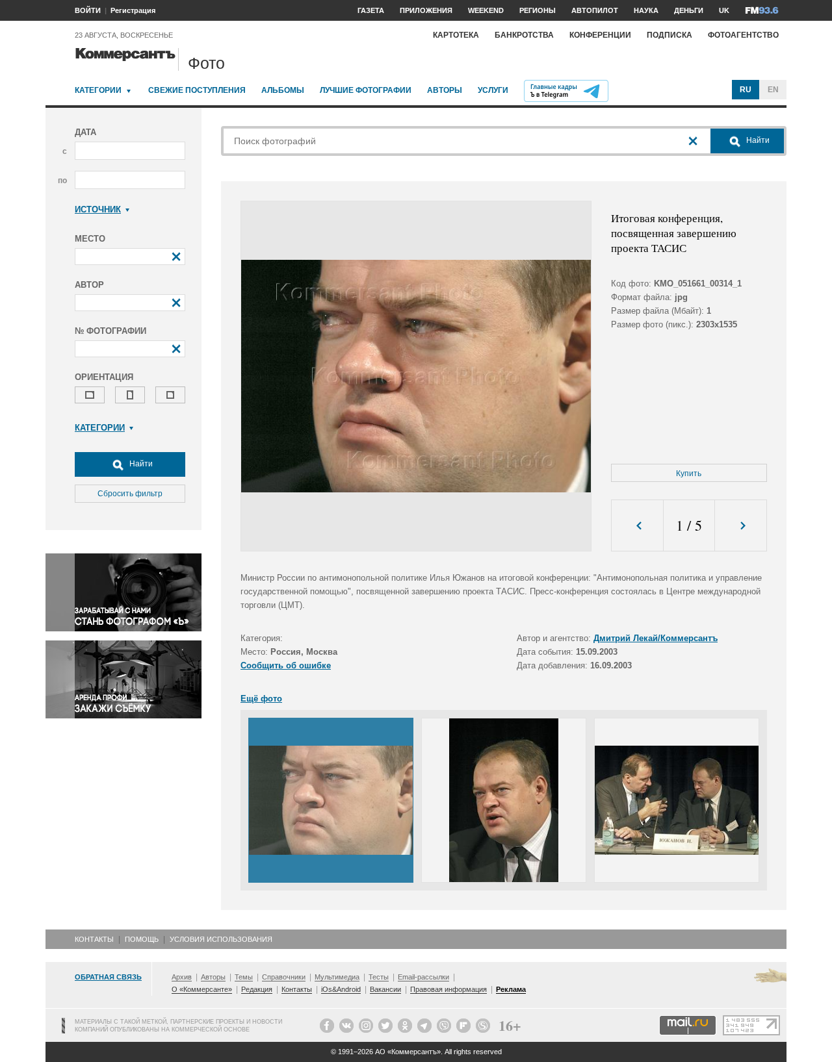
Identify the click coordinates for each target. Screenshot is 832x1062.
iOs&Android (341, 989)
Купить (688, 473)
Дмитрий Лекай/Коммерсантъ (655, 638)
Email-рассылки (423, 977)
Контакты (94, 939)
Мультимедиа (337, 977)
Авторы (444, 90)
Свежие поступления (197, 90)
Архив (182, 977)
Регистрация (132, 10)
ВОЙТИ (88, 10)
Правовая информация (448, 989)
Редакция (256, 989)
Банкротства (524, 35)
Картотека (456, 35)
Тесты (379, 977)
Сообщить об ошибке (285, 665)
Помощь (142, 939)
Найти (140, 463)
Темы (244, 977)
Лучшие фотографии (365, 90)
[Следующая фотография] (740, 525)
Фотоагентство (743, 35)
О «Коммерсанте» (202, 989)
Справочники (284, 977)
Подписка (669, 35)
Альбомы (282, 90)
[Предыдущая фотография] (637, 525)
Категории (98, 90)
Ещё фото (261, 698)
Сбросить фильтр (130, 493)
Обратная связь (108, 977)
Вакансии (385, 989)
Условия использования (221, 939)
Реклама (511, 989)
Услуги (493, 90)
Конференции (600, 35)
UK (724, 10)
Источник (98, 209)
